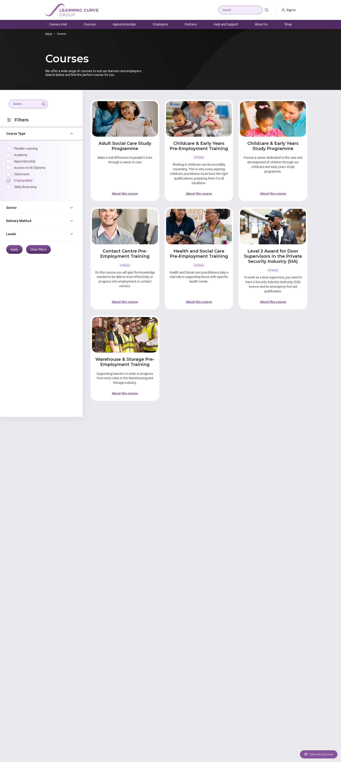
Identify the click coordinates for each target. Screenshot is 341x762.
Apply (14, 249)
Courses (90, 24)
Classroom (21, 174)
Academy (20, 155)
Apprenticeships (124, 24)
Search (266, 10)
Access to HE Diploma (29, 168)
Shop (288, 24)
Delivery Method (18, 221)
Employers (160, 24)
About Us (261, 24)
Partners (191, 24)
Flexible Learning (25, 148)
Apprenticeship (25, 161)
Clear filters (38, 249)
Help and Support (226, 24)
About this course (125, 193)
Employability (23, 180)
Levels (11, 234)
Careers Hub (58, 24)
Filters (22, 119)
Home (48, 33)
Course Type (15, 133)
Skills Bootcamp (25, 187)
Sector (11, 208)
